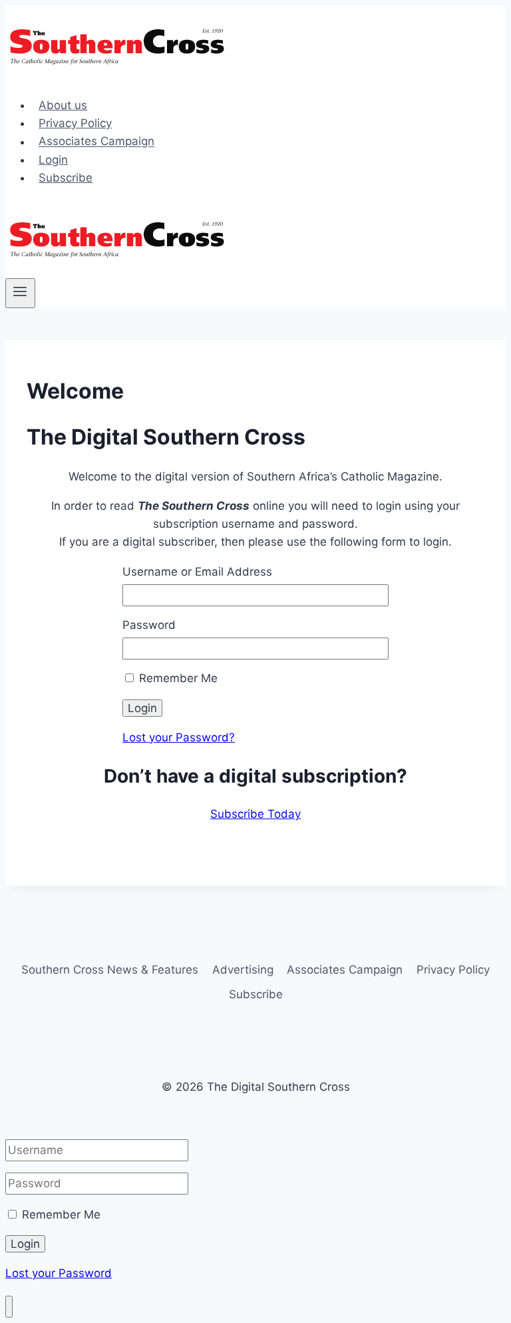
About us (63, 105)
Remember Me (177, 678)
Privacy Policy (75, 123)
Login (53, 159)
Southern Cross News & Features (109, 969)
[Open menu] (20, 292)
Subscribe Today (255, 814)
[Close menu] (9, 1307)
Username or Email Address (197, 571)
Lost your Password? (178, 737)
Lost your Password (58, 1273)
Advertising (242, 969)
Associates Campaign (96, 141)
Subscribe (65, 177)
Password (149, 625)
